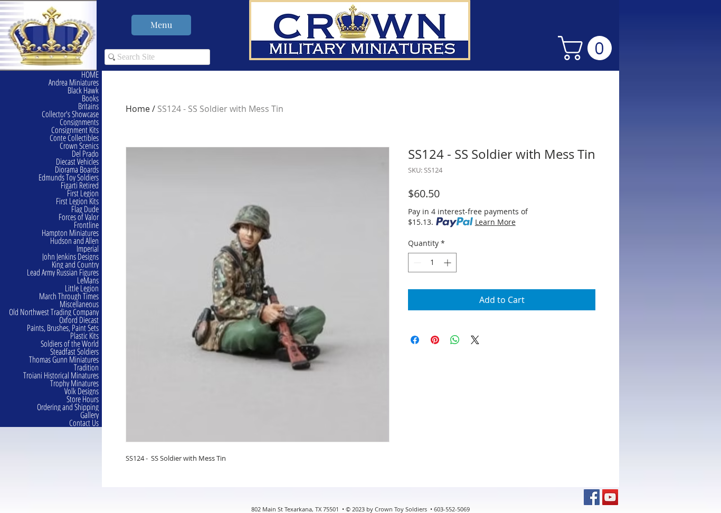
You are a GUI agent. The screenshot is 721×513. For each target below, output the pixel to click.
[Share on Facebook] (415, 340)
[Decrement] (416, 262)
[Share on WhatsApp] (455, 340)
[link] (588, 48)
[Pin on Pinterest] (435, 340)
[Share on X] (475, 340)
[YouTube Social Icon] (610, 497)
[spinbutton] (432, 262)
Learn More (495, 222)
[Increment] (448, 262)
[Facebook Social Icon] (592, 497)
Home (138, 109)
